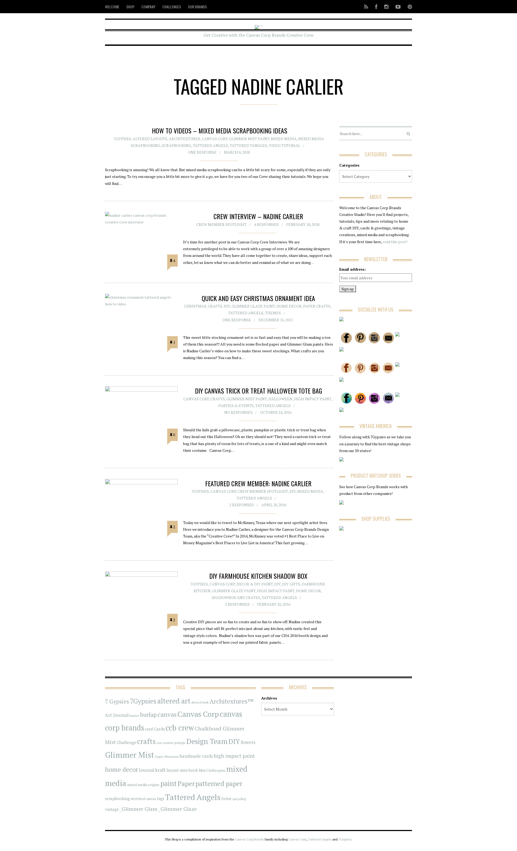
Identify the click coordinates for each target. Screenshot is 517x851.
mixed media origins (143, 784)
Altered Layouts (150, 138)
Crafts (215, 306)
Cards (159, 729)
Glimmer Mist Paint (249, 138)
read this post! (394, 241)
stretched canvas (143, 799)
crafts (146, 741)
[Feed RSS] (366, 6)
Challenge (126, 742)
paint (168, 783)
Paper (186, 783)
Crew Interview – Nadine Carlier (258, 216)
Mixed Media (284, 138)
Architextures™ (231, 701)
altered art (173, 701)
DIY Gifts (291, 584)
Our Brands (197, 6)
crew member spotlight (171, 743)
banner (134, 716)
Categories (349, 165)
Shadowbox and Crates (236, 597)
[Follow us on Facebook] (376, 6)
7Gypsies (122, 138)
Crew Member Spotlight (221, 224)
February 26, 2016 (273, 604)
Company (148, 6)
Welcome (112, 6)
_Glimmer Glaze (177, 808)
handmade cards (196, 756)
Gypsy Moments (167, 756)
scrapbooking (117, 798)
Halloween (280, 398)
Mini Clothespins (212, 770)
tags (160, 798)
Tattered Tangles (248, 145)
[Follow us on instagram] (386, 6)
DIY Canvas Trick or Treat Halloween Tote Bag (258, 390)
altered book (200, 702)
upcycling (239, 799)
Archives (269, 698)
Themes (273, 312)
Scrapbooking (176, 145)
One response (202, 152)
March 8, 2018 (237, 152)
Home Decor (289, 306)
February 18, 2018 (302, 224)
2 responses (241, 504)
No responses (238, 412)
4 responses (266, 224)
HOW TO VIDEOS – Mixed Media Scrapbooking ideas (219, 130)
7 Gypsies (117, 701)
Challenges (171, 6)
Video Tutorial (284, 145)
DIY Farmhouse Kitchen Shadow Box (258, 576)
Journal (146, 770)
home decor (121, 769)
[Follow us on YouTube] (398, 6)
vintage (112, 809)
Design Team (207, 741)
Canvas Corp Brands (249, 839)
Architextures (184, 138)
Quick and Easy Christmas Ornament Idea (258, 298)
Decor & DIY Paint (255, 584)
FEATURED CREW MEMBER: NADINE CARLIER (258, 483)
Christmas (195, 306)
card (149, 729)
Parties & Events (236, 405)
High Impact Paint (312, 398)
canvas (167, 714)
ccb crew (180, 728)
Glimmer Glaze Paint (253, 306)
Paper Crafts (316, 306)
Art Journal (116, 715)
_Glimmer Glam (139, 808)
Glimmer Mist (129, 755)
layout (172, 770)
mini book (189, 770)
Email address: (352, 269)
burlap (148, 714)
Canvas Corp (214, 138)
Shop (130, 6)
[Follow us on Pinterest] (408, 6)
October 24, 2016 (275, 412)
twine (226, 798)
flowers (248, 742)
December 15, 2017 (275, 319)
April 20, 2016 (273, 504)
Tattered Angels (210, 145)
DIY (227, 306)
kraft (160, 770)
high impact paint (234, 756)
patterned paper (218, 783)
